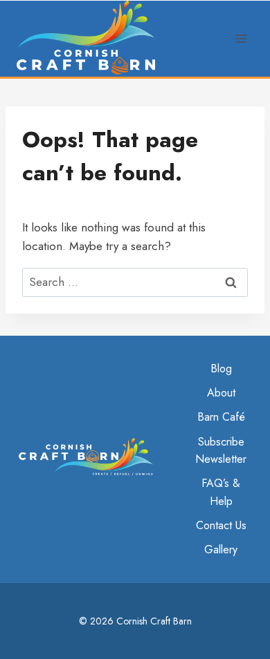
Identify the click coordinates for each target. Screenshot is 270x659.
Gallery (220, 549)
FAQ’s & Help (220, 492)
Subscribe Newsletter (220, 451)
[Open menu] (240, 38)
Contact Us (221, 525)
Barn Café (221, 417)
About (221, 393)
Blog (221, 368)
